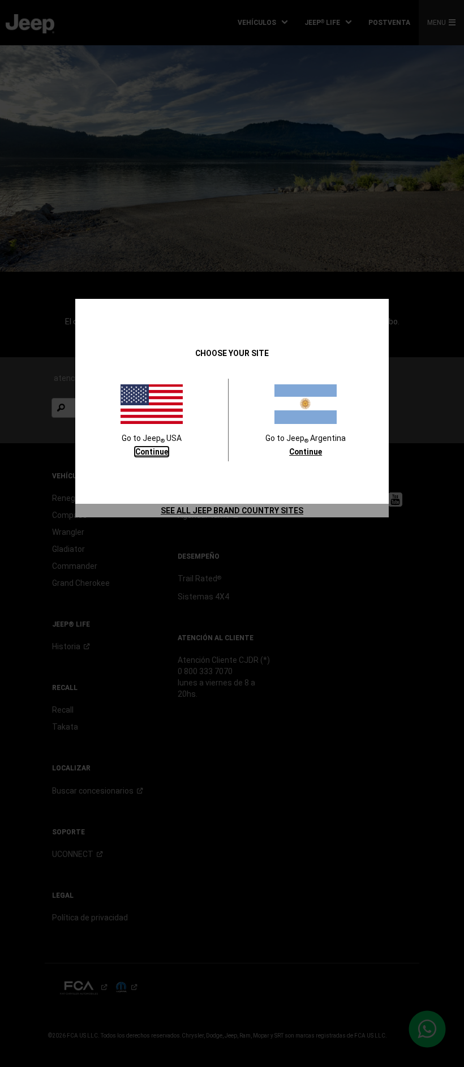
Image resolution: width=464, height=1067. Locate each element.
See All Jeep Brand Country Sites (232, 510)
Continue (151, 451)
